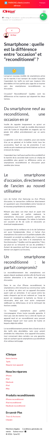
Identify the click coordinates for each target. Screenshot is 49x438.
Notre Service (11, 358)
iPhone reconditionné (15, 399)
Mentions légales (13, 429)
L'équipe (9, 420)
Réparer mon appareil (14, 365)
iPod (8, 385)
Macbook (9, 382)
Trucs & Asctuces (13, 416)
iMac (8, 388)
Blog (7, 17)
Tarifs (8, 361)
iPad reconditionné (13, 402)
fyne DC (16, 434)
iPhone (9, 375)
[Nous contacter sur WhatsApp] (43, 16)
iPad (7, 379)
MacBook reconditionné (15, 406)
